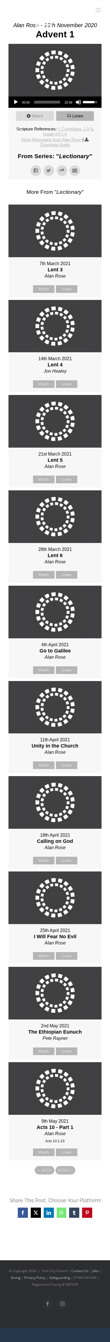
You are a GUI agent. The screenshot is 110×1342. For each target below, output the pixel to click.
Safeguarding (59, 1277)
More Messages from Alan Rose (51, 139)
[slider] (47, 102)
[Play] (16, 102)
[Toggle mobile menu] (99, 10)
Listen (77, 115)
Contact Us (80, 1270)
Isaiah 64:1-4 (55, 134)
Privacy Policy (34, 1277)
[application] (55, 102)
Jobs (95, 1270)
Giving (16, 1277)
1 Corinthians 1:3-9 (75, 128)
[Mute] (78, 102)
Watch (37, 115)
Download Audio (55, 144)
